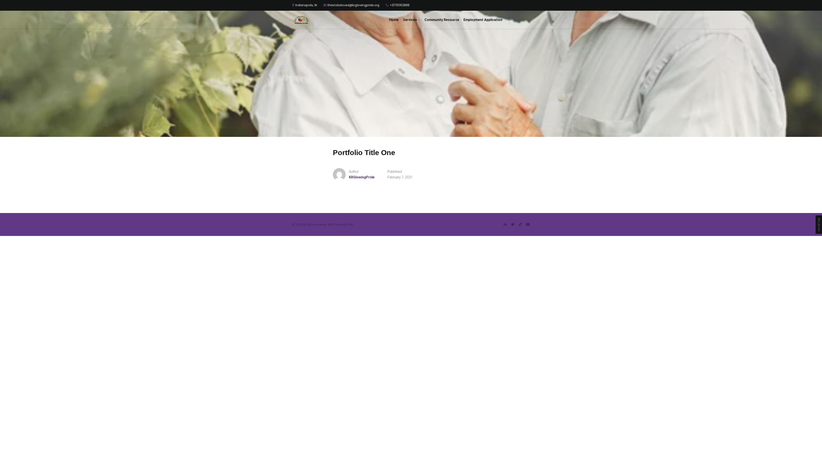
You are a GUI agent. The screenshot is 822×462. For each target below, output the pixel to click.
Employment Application (482, 20)
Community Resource (441, 20)
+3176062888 (400, 5)
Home (394, 20)
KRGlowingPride (362, 177)
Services (410, 20)
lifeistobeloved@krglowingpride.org (353, 5)
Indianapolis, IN (306, 5)
